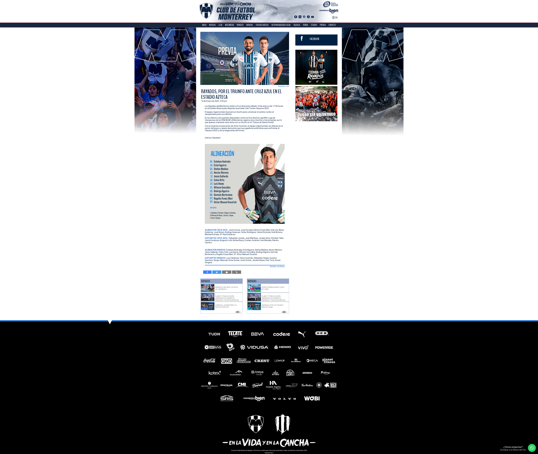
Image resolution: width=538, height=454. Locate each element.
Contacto (332, 25)
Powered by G (269, 453)
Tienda (305, 25)
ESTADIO (314, 25)
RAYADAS (249, 25)
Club (220, 25)
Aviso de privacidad (276, 450)
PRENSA (323, 25)
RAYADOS (240, 25)
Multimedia (229, 25)
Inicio (204, 25)
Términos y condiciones (261, 450)
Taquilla (296, 25)
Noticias (212, 25)
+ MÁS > (238, 312)
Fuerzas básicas (262, 25)
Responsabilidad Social (281, 25)
